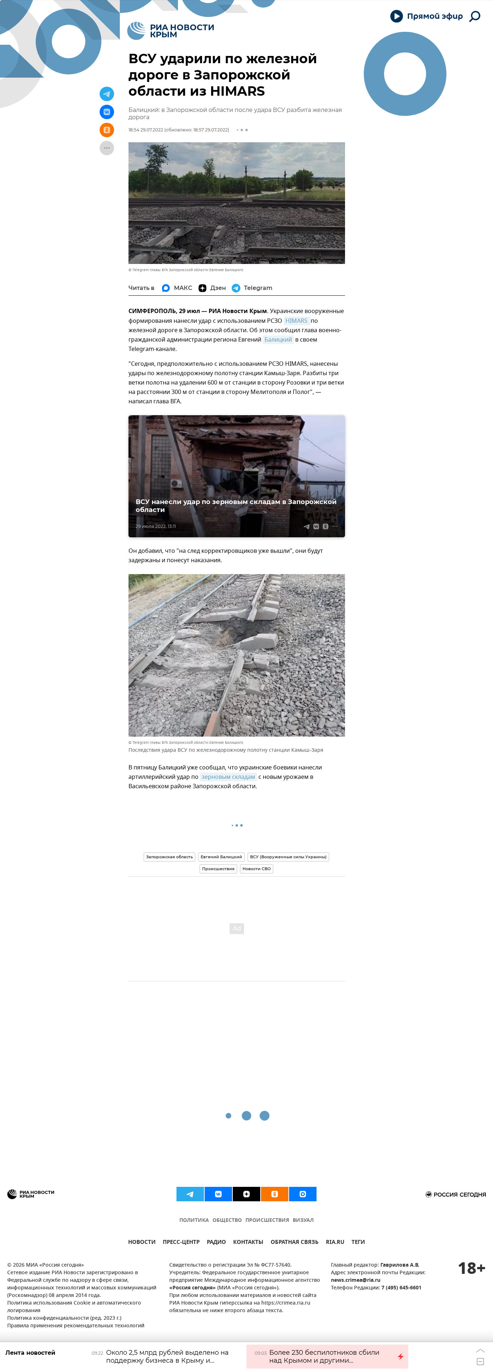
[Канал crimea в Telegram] (190, 1194)
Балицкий (278, 339)
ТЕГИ (358, 1243)
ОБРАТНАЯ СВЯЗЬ (295, 1243)
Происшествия (218, 868)
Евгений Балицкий (221, 856)
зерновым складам (228, 777)
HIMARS (297, 321)
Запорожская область (169, 856)
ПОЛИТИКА (194, 1220)
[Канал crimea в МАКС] (303, 1194)
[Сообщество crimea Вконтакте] (218, 1194)
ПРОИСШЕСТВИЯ (267, 1220)
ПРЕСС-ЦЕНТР (181, 1243)
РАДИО (216, 1243)
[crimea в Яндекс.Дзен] (246, 1194)
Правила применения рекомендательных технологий (75, 1326)
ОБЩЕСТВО (227, 1220)
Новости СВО (257, 868)
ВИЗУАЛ (303, 1220)
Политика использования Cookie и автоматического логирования (74, 1307)
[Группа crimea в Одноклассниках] (274, 1194)
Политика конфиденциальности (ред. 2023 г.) (64, 1318)
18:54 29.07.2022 (145, 130)
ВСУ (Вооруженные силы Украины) (288, 856)
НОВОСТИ (142, 1243)
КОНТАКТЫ (248, 1243)
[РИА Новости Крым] (170, 30)
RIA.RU (335, 1243)
